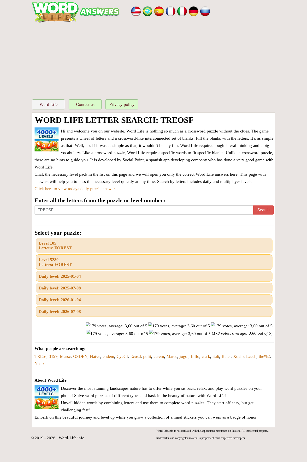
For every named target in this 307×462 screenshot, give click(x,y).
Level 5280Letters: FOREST (55, 262)
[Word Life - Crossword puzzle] (136, 10)
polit (147, 356)
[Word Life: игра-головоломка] (205, 10)
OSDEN (80, 356)
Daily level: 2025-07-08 (60, 288)
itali (216, 356)
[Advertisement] (153, 59)
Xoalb (238, 356)
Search (263, 210)
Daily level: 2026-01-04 (60, 299)
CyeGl (122, 356)
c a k (206, 356)
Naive (95, 356)
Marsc (65, 356)
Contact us (85, 104)
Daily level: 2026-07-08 (60, 311)
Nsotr (39, 363)
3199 (53, 356)
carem (159, 356)
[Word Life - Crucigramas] (159, 10)
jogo (184, 356)
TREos (41, 356)
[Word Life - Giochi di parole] (182, 10)
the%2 (264, 356)
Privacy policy (122, 104)
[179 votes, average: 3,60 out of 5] (116, 326)
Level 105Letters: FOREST (55, 245)
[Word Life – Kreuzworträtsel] (193, 10)
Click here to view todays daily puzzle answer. (75, 188)
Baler (226, 356)
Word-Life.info (71, 438)
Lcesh (251, 356)
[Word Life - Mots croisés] (170, 10)
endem (108, 356)
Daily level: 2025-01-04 (60, 276)
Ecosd (135, 356)
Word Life (49, 104)
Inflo (195, 356)
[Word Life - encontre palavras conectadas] (147, 10)
